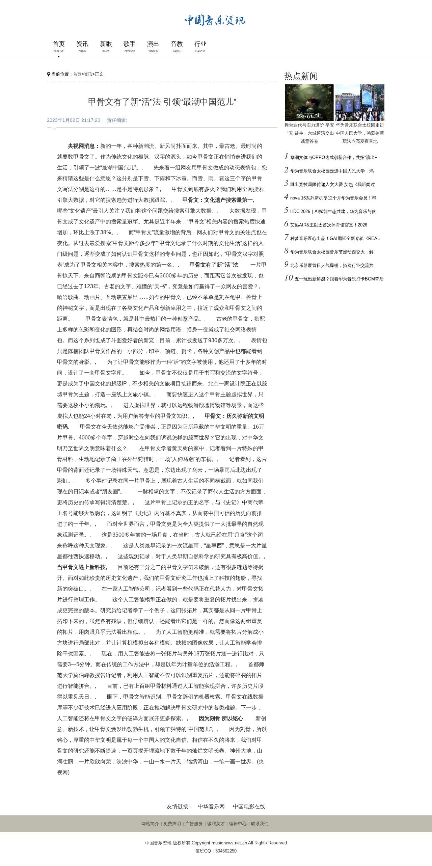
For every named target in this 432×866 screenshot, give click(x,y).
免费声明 (172, 823)
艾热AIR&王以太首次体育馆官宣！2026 (328, 224)
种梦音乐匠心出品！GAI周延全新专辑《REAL (335, 238)
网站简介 (150, 823)
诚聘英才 (216, 823)
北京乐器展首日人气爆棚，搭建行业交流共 (332, 265)
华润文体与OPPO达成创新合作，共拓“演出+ (333, 157)
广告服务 (194, 823)
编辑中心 (238, 823)
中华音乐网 (211, 806)
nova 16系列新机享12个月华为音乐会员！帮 (333, 197)
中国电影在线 (249, 806)
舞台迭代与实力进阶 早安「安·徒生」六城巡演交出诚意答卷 (309, 133)
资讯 (88, 74)
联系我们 (260, 823)
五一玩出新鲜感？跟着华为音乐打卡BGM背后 (339, 278)
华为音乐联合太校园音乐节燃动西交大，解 (332, 251)
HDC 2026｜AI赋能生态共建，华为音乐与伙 (333, 211)
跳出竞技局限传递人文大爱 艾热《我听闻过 (332, 184)
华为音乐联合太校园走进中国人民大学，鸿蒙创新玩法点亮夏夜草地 (360, 133)
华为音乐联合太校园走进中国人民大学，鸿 (332, 170)
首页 (77, 74)
